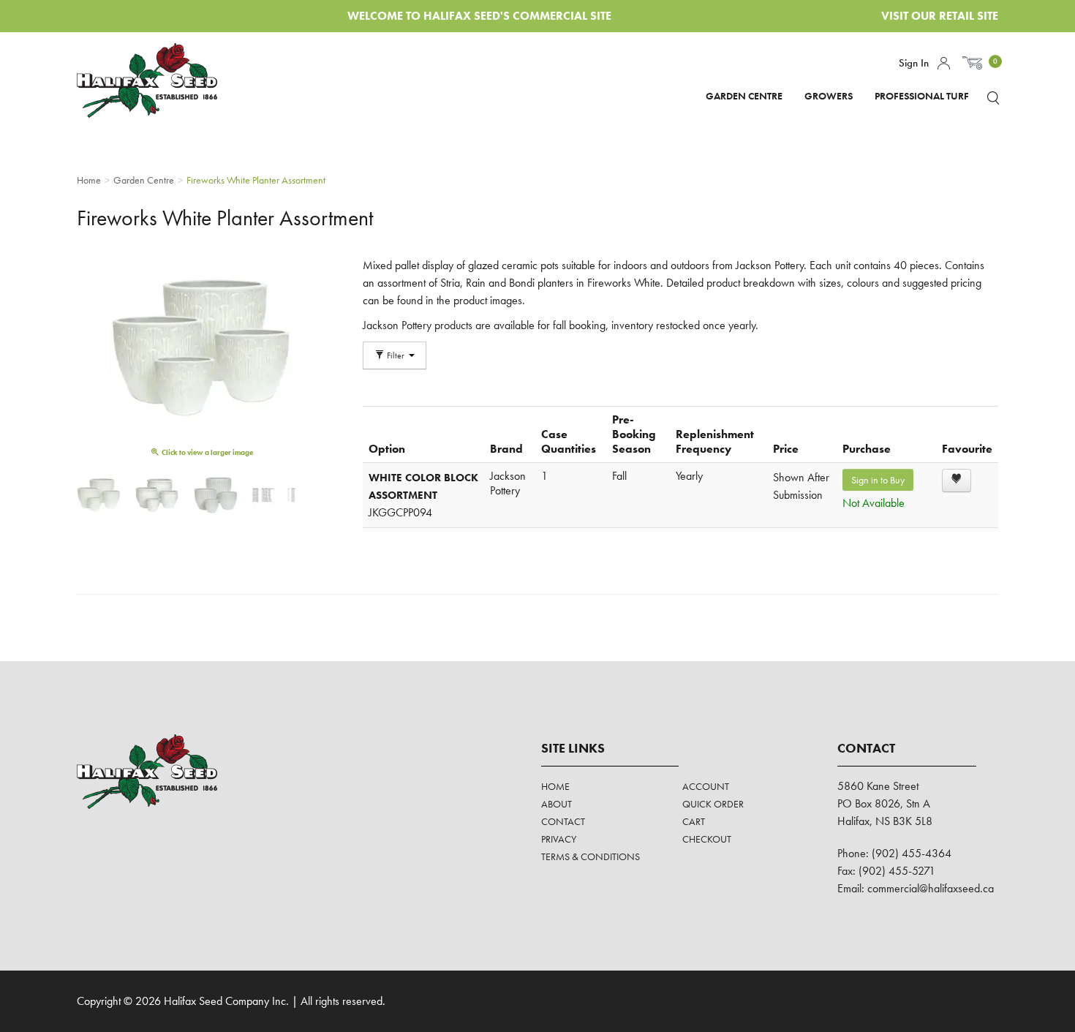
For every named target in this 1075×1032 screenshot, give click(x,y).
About (556, 803)
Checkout (706, 838)
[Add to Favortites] (956, 480)
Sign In (914, 63)
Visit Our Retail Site (939, 15)
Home (555, 786)
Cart (693, 821)
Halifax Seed (159, 80)
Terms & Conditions (590, 856)
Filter (396, 355)
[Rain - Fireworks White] (157, 495)
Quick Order (713, 803)
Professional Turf (922, 95)
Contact (563, 821)
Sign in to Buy (878, 479)
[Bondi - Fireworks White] (99, 495)
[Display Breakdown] (274, 495)
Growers (828, 95)
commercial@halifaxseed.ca (930, 888)
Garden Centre (744, 95)
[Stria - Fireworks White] (216, 495)
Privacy (558, 838)
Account (944, 63)
